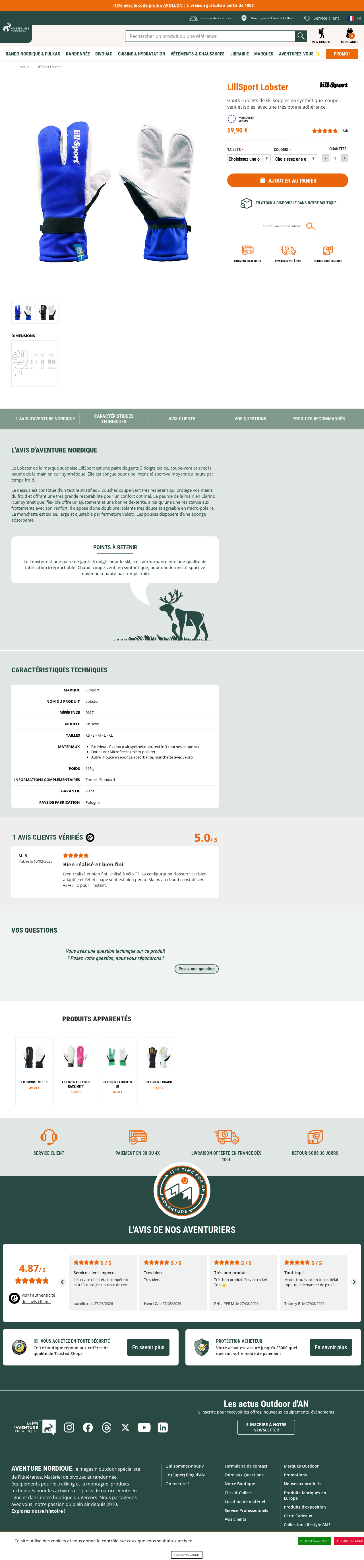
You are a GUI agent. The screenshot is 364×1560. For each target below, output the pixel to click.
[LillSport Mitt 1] (34, 1072)
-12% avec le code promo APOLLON (148, 5)
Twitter (125, 1427)
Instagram (69, 1427)
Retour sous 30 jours (328, 261)
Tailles (234, 149)
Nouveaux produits (302, 1483)
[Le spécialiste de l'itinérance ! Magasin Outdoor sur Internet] (16, 27)
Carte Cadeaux (298, 1515)
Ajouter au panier (292, 180)
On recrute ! (177, 1483)
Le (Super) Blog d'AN (185, 1475)
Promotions (295, 1475)
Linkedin (163, 1427)
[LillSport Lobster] (22, 312)
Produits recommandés (318, 418)
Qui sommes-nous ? (185, 1466)
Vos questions (250, 418)
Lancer (301, 36)
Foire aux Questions (244, 1475)
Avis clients (235, 1519)
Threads (107, 1427)
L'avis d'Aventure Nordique (45, 418)
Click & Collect (238, 1492)
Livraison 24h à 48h (288, 261)
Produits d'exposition (305, 1507)
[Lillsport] (334, 85)
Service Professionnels (246, 1510)
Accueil (25, 66)
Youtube (144, 1427)
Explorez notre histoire (37, 1511)
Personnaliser (186, 1554)
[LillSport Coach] (159, 1072)
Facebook (88, 1427)
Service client (49, 1153)
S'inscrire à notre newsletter (266, 1427)
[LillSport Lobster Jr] (117, 1072)
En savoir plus (148, 1347)
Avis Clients (182, 418)
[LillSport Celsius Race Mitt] (76, 1072)
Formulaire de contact (246, 1466)
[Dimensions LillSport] (34, 363)
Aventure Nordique (41, 1468)
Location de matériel (245, 1501)
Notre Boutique (240, 1483)
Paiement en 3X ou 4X (247, 261)
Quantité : (338, 148)
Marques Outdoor (301, 1466)
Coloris (281, 149)
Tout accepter (316, 1540)
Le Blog (34, 1427)
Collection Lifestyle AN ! (307, 1524)
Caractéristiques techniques (113, 418)
